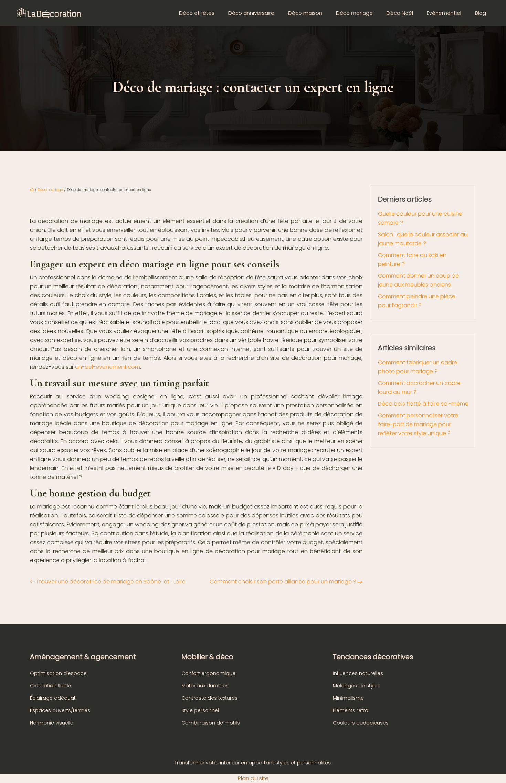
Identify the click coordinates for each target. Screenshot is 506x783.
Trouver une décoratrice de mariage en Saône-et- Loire (111, 582)
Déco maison (305, 13)
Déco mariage (354, 13)
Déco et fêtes (196, 13)
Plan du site (253, 778)
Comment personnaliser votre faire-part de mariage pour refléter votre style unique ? (418, 424)
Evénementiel (444, 13)
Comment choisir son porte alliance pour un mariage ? (283, 582)
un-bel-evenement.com (107, 367)
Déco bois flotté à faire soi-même (423, 404)
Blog (480, 13)
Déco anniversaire (251, 13)
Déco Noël (400, 13)
